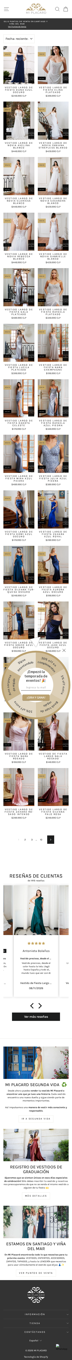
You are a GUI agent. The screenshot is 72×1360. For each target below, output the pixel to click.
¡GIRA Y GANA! (36, 697)
